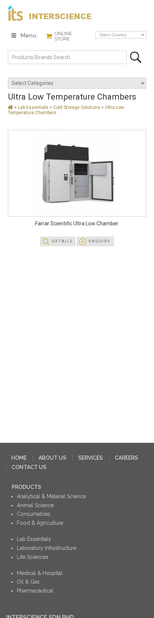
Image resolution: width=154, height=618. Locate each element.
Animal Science (35, 505)
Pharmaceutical (35, 591)
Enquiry (100, 241)
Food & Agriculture (40, 523)
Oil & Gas (28, 582)
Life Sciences (33, 557)
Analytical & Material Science (51, 496)
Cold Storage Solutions (77, 107)
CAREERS (126, 458)
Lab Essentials (33, 107)
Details (62, 241)
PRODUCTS (26, 487)
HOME (19, 458)
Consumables (33, 514)
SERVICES (90, 458)
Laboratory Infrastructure (46, 548)
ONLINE (63, 36)
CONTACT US (29, 467)
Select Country (112, 35)
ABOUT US (52, 458)
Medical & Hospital (39, 573)
